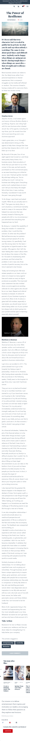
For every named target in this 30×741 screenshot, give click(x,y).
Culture (28, 682)
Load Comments (15, 653)
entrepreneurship (8, 643)
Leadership (19, 643)
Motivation (6, 646)
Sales (16, 682)
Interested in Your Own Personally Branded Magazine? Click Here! (15, 2)
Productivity (7, 682)
